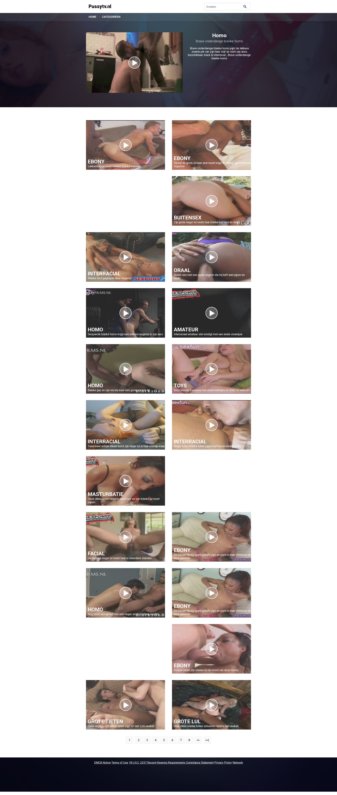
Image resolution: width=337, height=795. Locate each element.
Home (92, 16)
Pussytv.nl (100, 6)
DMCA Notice (102, 762)
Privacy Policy (223, 762)
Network (238, 762)
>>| (207, 740)
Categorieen (111, 16)
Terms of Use (119, 762)
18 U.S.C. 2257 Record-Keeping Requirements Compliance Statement (171, 762)
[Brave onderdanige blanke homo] (134, 62)
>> (198, 740)
